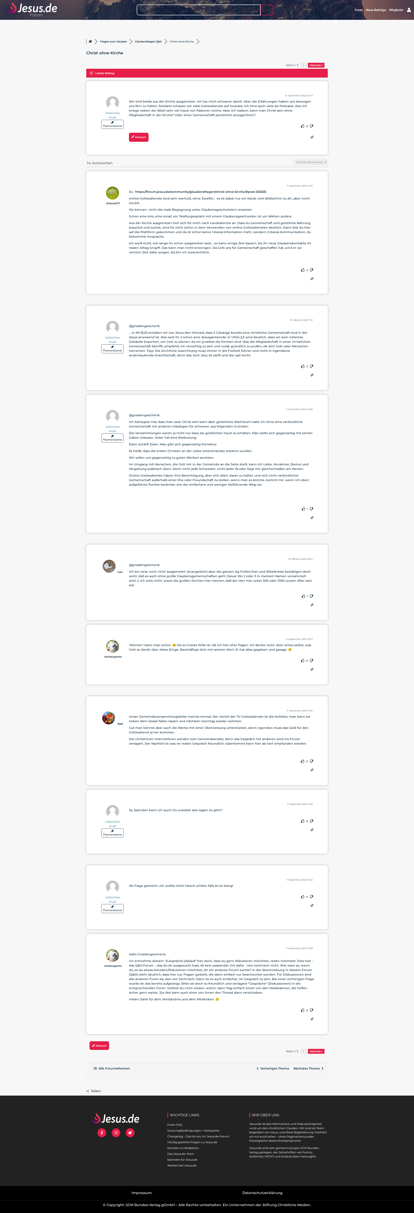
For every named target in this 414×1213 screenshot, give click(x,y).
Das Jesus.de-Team (180, 1153)
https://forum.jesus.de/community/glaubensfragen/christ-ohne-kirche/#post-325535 (200, 192)
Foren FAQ (174, 1124)
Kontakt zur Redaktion (183, 1148)
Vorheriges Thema (274, 1068)
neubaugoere (113, 656)
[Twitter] (130, 1132)
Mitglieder (396, 10)
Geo (120, 572)
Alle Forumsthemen (113, 1068)
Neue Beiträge (376, 10)
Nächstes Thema (307, 1068)
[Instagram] (116, 1132)
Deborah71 (113, 203)
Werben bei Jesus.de (181, 1165)
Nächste (315, 65)
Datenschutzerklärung (262, 1193)
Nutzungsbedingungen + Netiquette (193, 1130)
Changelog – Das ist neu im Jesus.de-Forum (198, 1136)
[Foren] (90, 41)
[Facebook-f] (101, 1132)
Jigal (120, 723)
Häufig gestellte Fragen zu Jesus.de (192, 1142)
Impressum (142, 1193)
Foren (359, 10)
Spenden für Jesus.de (182, 1159)
